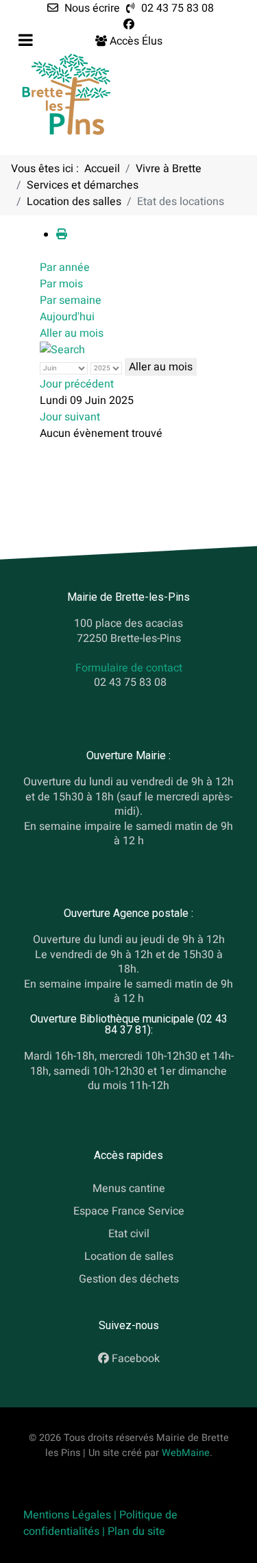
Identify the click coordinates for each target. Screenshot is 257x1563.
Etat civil (128, 1234)
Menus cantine (129, 1189)
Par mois (61, 284)
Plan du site (136, 1531)
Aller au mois (71, 333)
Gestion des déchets (129, 1279)
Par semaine (70, 300)
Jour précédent (77, 384)
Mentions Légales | (71, 1515)
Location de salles (128, 1256)
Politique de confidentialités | (100, 1523)
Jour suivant (70, 417)
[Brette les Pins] (66, 94)
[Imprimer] (61, 234)
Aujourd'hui (67, 317)
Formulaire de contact (128, 668)
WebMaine (186, 1453)
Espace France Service (128, 1211)
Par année (65, 267)
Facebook (136, 1359)
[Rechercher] (62, 350)
